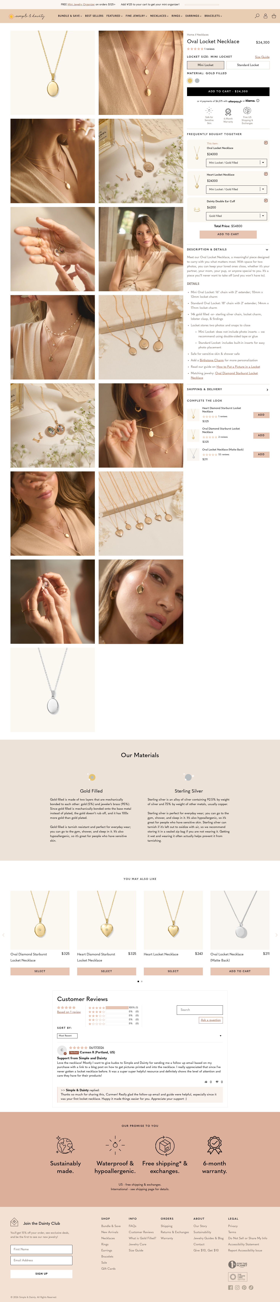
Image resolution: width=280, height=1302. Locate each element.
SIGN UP (41, 1274)
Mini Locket (205, 65)
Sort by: (64, 1028)
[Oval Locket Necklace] (266, 142)
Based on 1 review (69, 1012)
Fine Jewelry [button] (135, 16)
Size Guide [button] (262, 57)
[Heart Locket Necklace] (266, 174)
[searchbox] (200, 1010)
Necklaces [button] (158, 16)
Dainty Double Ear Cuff (221, 201)
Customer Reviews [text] (82, 999)
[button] (259, 16)
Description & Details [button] (207, 249)
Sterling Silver (197, 81)
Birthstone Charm (212, 360)
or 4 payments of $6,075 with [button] (221, 101)
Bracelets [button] (212, 16)
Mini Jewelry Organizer (81, 4)
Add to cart (228, 91)
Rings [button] (176, 16)
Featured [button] (113, 16)
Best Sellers (94, 16)
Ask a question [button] (211, 1020)
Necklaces (203, 34)
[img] (78, 1048)
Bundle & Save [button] (69, 16)
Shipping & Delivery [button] (204, 389)
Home (190, 34)
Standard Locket (248, 65)
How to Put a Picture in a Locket (238, 366)
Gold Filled (190, 81)
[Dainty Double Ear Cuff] (266, 200)
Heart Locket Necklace (220, 174)
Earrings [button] (192, 16)
